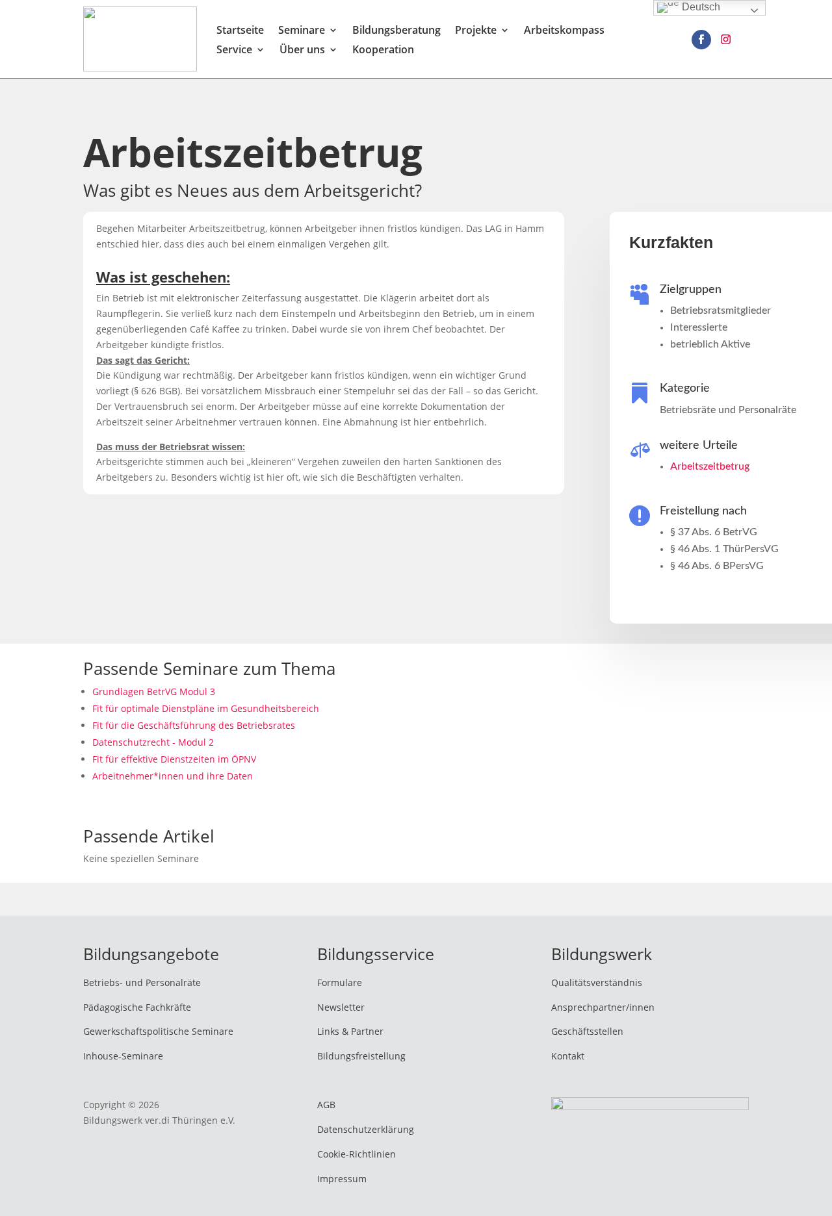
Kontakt (567, 1056)
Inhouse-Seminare (123, 1056)
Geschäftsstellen (587, 1031)
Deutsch (699, 6)
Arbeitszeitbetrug (709, 466)
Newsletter (341, 1007)
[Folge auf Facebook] (701, 39)
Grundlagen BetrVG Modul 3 (153, 691)
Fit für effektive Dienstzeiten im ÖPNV (174, 759)
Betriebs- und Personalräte (142, 982)
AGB (326, 1104)
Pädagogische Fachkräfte (137, 1007)
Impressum (342, 1178)
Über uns (302, 51)
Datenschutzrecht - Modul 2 (153, 742)
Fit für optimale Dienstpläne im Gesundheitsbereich (205, 708)
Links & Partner (350, 1031)
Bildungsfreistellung (361, 1056)
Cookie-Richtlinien (356, 1154)
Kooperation (383, 51)
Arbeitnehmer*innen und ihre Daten (172, 776)
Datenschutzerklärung (365, 1129)
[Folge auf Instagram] (726, 39)
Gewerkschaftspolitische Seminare (158, 1031)
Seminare (301, 31)
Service (234, 51)
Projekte (476, 31)
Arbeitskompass (564, 31)
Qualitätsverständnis (596, 982)
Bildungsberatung (396, 31)
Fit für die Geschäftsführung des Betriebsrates (193, 725)
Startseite (240, 31)
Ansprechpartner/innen (603, 1007)
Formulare (339, 982)
